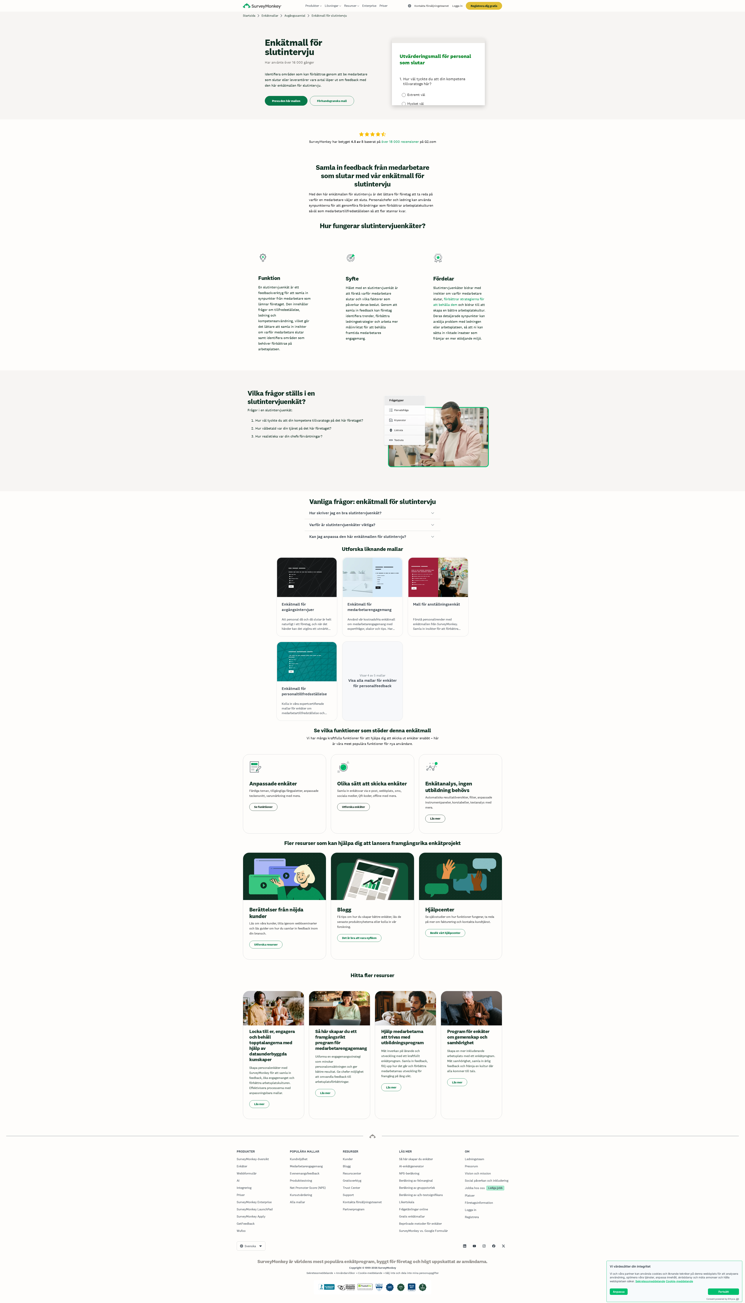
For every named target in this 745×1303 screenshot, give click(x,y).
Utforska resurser (266, 944)
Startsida (249, 16)
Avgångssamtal (294, 16)
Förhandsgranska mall (332, 101)
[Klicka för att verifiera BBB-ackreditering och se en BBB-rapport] (326, 1289)
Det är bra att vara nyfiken (359, 938)
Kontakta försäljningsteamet (431, 6)
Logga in (457, 6)
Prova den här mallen (286, 101)
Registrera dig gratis (484, 6)
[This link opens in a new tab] (465, 1246)
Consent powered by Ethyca (720, 1299)
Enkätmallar (270, 16)
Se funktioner (263, 807)
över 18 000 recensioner (400, 141)
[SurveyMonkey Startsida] (262, 6)
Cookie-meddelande (679, 1281)
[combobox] (251, 1246)
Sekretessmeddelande (650, 1281)
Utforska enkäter (353, 807)
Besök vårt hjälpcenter (445, 933)
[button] (372, 513)
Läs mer (435, 818)
